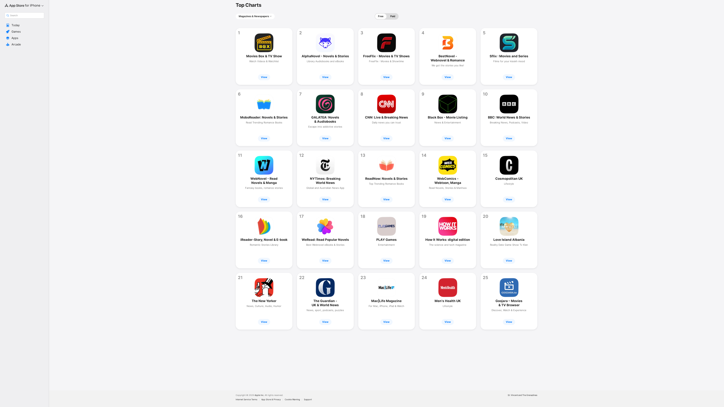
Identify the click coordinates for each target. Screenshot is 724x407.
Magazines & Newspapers (254, 16)
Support (308, 400)
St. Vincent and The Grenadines (522, 395)
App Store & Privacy (271, 400)
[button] (24, 25)
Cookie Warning (292, 400)
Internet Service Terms (246, 400)
